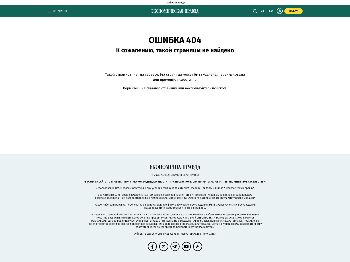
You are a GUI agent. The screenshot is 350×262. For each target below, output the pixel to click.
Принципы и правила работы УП (246, 181)
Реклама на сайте (94, 181)
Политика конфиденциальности (145, 181)
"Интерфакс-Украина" (205, 194)
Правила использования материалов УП (196, 181)
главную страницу (162, 88)
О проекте (115, 181)
